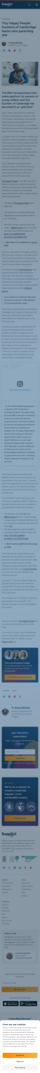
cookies (10, 1028)
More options (20, 1068)
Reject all (20, 1061)
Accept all (20, 1055)
